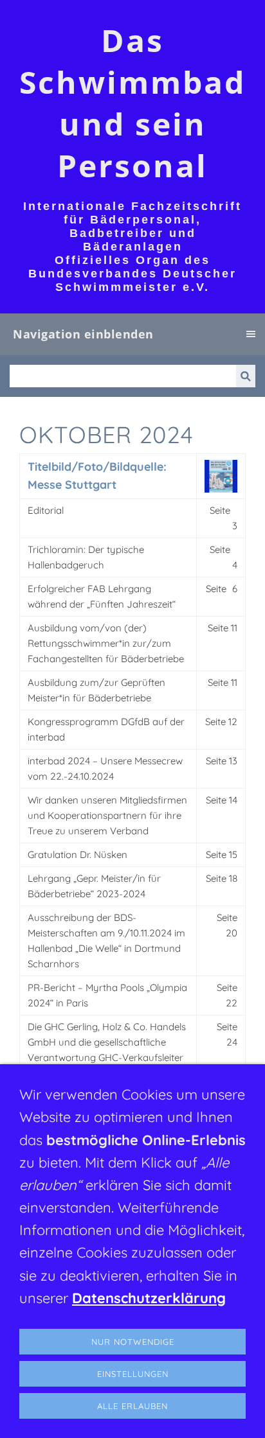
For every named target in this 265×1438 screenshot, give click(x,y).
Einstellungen (133, 1374)
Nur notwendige (132, 1342)
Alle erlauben (132, 1406)
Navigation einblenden (83, 334)
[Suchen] (245, 376)
